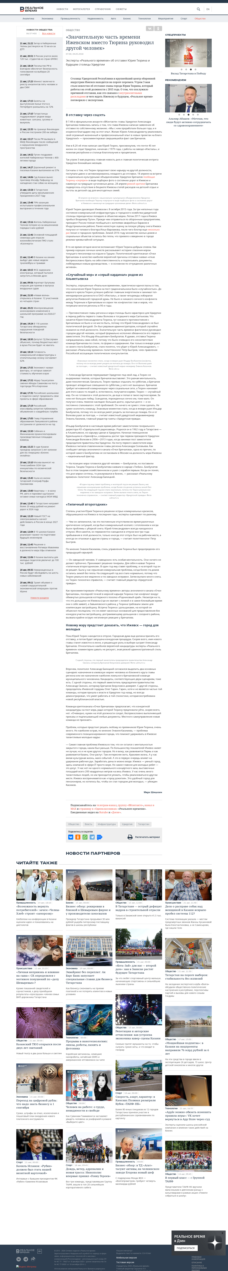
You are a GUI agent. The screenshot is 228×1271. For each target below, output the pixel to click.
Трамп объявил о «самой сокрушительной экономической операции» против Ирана (38, 587)
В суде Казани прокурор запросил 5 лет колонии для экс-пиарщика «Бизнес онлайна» (38, 451)
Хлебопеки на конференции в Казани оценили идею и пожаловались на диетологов (38, 915)
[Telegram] (92, 837)
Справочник (103, 9)
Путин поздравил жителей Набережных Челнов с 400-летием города (39, 157)
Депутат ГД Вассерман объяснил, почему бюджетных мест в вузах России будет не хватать (39, 342)
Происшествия (24, 968)
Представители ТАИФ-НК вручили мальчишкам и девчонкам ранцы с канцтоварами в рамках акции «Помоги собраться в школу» (186, 1186)
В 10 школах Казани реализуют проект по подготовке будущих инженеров (38, 534)
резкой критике (136, 183)
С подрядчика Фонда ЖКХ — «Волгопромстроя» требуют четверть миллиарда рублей (137, 1174)
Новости (62, 9)
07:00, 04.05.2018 (74, 54)
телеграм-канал (106, 805)
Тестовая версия (125, 1262)
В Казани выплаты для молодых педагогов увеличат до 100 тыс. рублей (39, 560)
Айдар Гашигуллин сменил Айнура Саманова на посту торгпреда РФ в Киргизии (38, 383)
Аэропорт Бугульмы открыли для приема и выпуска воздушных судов (37, 285)
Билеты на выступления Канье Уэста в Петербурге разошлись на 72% (36, 103)
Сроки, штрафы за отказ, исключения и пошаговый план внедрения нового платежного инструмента (37, 1109)
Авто (113, 18)
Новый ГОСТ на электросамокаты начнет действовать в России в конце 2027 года (39, 520)
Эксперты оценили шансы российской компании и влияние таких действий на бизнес (188, 1121)
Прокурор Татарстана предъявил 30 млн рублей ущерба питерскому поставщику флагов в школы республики (88, 915)
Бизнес (127, 18)
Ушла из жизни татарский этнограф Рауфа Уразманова (35, 481)
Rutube (103, 812)
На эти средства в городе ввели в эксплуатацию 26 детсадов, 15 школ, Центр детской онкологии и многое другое (188, 1054)
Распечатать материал (147, 837)
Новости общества (40, 30)
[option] (188, 53)
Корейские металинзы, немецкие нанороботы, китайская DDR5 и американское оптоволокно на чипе (87, 1050)
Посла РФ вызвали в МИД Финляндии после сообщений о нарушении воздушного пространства (39, 143)
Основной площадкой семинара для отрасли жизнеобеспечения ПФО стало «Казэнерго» (38, 239)
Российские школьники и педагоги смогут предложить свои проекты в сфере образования (39, 396)
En (207, 9)
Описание (197, 1263)
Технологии (144, 18)
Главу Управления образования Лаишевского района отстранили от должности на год (38, 421)
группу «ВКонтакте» (130, 805)
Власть (88, 824)
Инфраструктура (107, 824)
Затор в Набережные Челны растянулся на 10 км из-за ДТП (38, 46)
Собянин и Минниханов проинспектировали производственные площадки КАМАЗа (38, 435)
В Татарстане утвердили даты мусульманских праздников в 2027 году (37, 192)
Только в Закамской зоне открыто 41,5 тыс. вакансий (139, 912)
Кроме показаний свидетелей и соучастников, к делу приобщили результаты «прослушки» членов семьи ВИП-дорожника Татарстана (37, 984)
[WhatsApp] (85, 837)
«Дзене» (116, 812)
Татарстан (143, 824)
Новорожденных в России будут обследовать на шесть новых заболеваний (39, 572)
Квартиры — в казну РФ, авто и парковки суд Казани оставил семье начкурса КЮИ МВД (39, 493)
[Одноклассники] (158, 28)
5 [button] (197, 114)
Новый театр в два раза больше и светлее (39, 1048)
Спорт (184, 18)
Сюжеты (121, 9)
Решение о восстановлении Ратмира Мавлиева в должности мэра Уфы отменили (39, 547)
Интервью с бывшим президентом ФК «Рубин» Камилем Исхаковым (37, 1173)
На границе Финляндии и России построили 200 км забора (39, 131)
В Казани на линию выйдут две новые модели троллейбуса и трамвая (37, 260)
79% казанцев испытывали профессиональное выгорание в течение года (37, 205)
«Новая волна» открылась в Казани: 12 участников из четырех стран (39, 298)
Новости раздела (40, 598)
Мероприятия (165, 18)
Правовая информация (198, 1258)
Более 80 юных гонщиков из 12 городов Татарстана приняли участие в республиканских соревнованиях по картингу (137, 1107)
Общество (200, 18)
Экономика (47, 18)
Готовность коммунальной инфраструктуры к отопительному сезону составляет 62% (38, 356)
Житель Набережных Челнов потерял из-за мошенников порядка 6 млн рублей (39, 225)
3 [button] (190, 69)
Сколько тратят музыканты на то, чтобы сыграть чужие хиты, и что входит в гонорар (138, 1040)
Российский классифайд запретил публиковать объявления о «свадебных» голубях (39, 408)
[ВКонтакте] (150, 28)
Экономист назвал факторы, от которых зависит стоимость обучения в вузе (36, 370)
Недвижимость (95, 18)
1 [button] (181, 69)
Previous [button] (167, 53)
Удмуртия (127, 824)
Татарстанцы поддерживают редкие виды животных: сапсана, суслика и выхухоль (36, 118)
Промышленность (70, 18)
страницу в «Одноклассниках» (98, 808)
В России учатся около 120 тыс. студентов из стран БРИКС (39, 57)
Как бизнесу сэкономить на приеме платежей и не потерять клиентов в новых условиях (89, 983)
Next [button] (209, 53)
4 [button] (195, 69)
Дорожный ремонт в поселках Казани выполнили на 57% (39, 169)
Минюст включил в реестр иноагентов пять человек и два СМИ (38, 84)
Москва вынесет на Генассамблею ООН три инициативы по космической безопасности (37, 467)
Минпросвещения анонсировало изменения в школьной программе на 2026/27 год (38, 312)
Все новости (48, 33)
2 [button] (186, 69)
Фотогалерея (81, 9)
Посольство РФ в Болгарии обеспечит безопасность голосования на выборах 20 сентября (38, 70)
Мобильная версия (126, 1257)
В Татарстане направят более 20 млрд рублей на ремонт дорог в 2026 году (39, 506)
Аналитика (28, 18)
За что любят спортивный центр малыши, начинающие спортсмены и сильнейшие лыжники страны (138, 975)
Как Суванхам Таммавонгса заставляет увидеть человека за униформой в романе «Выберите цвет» (88, 1114)
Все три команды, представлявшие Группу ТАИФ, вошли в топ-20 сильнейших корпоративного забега (89, 1178)
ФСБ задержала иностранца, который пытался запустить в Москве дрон (36, 272)
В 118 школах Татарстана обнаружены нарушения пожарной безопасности (34, 328)
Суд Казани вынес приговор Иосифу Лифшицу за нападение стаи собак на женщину (39, 180)
